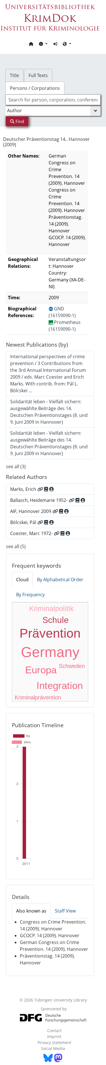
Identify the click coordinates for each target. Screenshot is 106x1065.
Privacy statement (54, 1042)
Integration (59, 685)
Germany (50, 652)
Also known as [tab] (31, 911)
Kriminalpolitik (51, 608)
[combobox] (53, 99)
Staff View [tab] (65, 911)
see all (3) (16, 466)
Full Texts (38, 75)
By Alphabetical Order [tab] (60, 579)
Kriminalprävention (38, 697)
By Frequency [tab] (30, 594)
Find (19, 121)
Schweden (72, 666)
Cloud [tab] (22, 579)
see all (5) (16, 546)
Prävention (50, 633)
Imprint (54, 1036)
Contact (54, 1030)
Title (14, 75)
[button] (43, 43)
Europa (41, 669)
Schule (55, 620)
